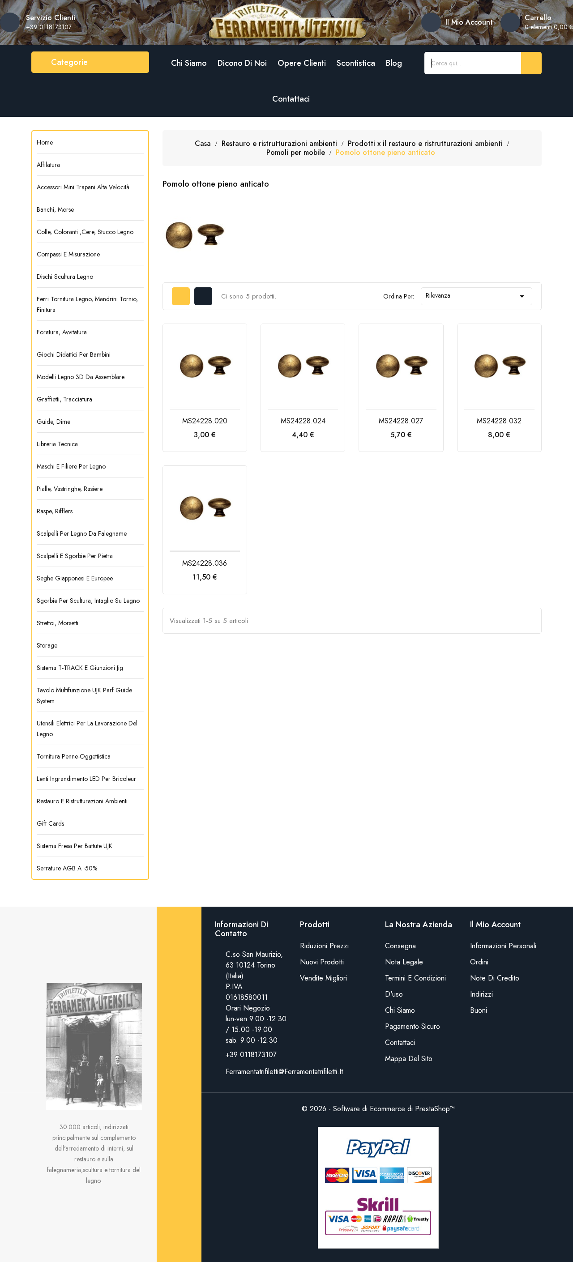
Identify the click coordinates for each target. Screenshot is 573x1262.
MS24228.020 (204, 421)
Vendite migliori (323, 978)
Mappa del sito (408, 1058)
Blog (394, 63)
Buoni (478, 1010)
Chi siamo (189, 63)
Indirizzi (481, 994)
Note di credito (494, 978)
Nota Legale (404, 962)
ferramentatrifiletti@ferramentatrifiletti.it (284, 1071)
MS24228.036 (204, 563)
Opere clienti (302, 63)
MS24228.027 (401, 421)
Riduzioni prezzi (324, 946)
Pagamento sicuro (412, 1026)
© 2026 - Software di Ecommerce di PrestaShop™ (378, 1109)
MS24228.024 (303, 421)
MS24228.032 (499, 421)
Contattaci (291, 98)
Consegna (400, 946)
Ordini (479, 962)
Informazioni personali (503, 946)
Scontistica (356, 63)
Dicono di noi (242, 63)
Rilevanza (476, 296)
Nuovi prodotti (322, 962)
